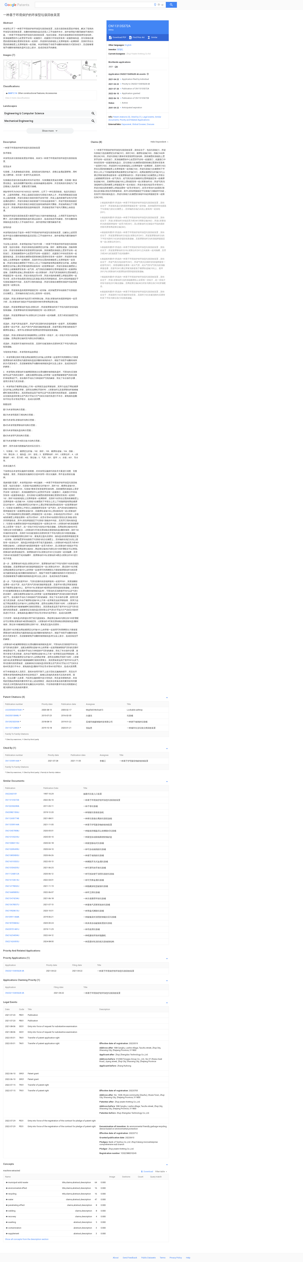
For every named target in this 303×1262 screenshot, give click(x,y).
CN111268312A (12, 874)
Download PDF (119, 37)
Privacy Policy (176, 1257)
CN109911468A (12, 917)
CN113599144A (12, 761)
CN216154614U (12, 880)
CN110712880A (12, 728)
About (116, 1257)
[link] (31, 93)
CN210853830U (12, 855)
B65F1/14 (12, 93)
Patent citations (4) (121, 117)
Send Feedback (130, 1257)
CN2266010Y (11, 794)
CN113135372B (12, 800)
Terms (162, 1257)
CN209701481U (12, 929)
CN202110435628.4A (14, 971)
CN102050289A (12, 806)
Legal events (148, 117)
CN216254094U (12, 935)
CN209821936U (12, 812)
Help (188, 1257)
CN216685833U (12, 892)
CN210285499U (12, 849)
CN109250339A (12, 721)
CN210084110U (12, 843)
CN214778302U (12, 886)
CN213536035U (12, 867)
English (128, 45)
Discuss (150, 124)
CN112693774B (12, 818)
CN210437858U (12, 830)
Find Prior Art (138, 37)
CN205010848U (12, 715)
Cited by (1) (136, 117)
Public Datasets (148, 1257)
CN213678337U (12, 904)
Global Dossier (139, 124)
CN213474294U (12, 898)
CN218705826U (12, 923)
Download (148, 1171)
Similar (154, 37)
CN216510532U (12, 861)
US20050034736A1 (14, 710)
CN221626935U (12, 941)
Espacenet (126, 124)
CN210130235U (12, 837)
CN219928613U (12, 910)
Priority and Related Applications (134, 120)
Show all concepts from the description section (26, 1239)
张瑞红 (120, 49)
